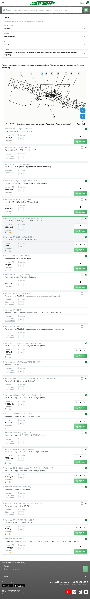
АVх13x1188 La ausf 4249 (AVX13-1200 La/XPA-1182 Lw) (34, 378)
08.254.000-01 (18, 539)
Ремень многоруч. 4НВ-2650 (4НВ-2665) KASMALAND (27, 452)
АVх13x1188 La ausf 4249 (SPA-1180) (26, 362)
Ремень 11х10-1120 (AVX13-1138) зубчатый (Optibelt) (25, 346)
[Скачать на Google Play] (7, 585)
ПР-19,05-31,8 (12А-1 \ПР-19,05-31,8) (27, 181)
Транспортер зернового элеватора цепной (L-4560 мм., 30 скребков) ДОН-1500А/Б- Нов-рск (42, 541)
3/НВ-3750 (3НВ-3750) (21, 487)
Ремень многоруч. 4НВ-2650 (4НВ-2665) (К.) (23, 416)
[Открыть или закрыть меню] (3, 3)
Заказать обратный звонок (80, 584)
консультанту (10, 158)
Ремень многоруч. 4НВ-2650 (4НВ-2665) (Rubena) (25, 435)
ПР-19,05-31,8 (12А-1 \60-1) (23, 199)
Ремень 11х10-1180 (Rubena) (16, 364)
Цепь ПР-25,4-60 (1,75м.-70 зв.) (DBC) (20, 522)
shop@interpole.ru (60, 582)
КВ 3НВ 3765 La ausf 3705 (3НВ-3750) (27, 503)
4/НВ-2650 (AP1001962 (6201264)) (26, 395)
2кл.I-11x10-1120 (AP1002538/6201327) (27, 343)
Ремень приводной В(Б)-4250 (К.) (18, 258)
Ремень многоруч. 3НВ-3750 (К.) (18, 489)
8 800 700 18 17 (81, 582)
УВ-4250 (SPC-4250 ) (21, 275)
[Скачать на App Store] (19, 585)
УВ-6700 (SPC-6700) (21, 147)
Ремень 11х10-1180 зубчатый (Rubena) (20, 381)
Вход (82, 3)
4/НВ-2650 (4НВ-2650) (21, 433)
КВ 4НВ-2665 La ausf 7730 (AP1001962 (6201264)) (32, 468)
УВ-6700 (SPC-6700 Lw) (22, 129)
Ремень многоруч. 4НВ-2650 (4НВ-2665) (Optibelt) (25, 398)
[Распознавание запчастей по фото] (86, 10)
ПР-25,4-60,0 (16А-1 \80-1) (23, 520)
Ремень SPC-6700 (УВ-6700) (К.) (18, 131)
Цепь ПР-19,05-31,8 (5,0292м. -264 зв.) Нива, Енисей (26, 183)
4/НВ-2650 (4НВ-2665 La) (23, 414)
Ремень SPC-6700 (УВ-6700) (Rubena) (20, 150)
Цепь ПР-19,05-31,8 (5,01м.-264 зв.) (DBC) (22, 202)
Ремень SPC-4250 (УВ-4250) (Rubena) (20, 277)
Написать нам (64, 584)
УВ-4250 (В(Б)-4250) (21, 256)
